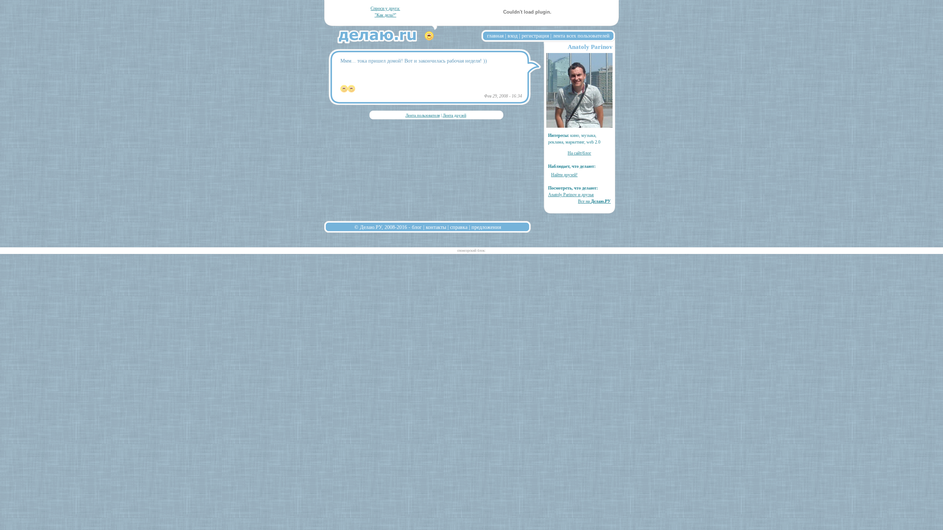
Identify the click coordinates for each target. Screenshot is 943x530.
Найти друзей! (564, 174)
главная (495, 36)
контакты (436, 227)
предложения (486, 227)
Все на (594, 201)
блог (417, 227)
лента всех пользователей (581, 36)
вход (513, 36)
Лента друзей (454, 115)
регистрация (535, 36)
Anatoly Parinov (590, 46)
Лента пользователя (423, 115)
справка (458, 227)
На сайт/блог (579, 153)
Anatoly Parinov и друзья (571, 194)
